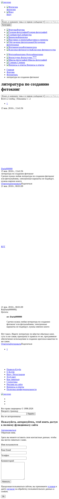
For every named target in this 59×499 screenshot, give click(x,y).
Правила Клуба (14, 369)
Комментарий (7, 461)
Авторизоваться (8, 430)
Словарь (21, 62)
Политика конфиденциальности (22, 389)
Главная (10, 69)
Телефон (5, 455)
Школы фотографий (37, 60)
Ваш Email (6, 450)
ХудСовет (11, 377)
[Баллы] (29, 365)
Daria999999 (6, 168)
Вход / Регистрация (16, 374)
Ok (3, 496)
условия (51, 486)
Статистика (12, 382)
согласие (11, 489)
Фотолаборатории (34, 54)
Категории (6, 25)
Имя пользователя (9, 444)
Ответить (5, 183)
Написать (6, 482)
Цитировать (15, 183)
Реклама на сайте (15, 384)
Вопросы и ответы (35, 65)
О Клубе (11, 372)
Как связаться (13, 379)
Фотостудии (28, 57)
